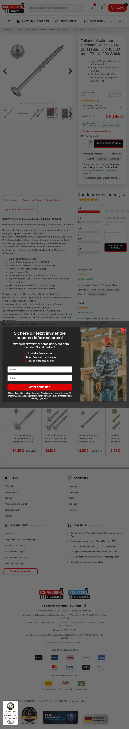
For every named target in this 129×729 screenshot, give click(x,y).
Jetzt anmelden (39, 387)
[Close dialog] (123, 330)
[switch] (10, 722)
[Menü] (16, 702)
